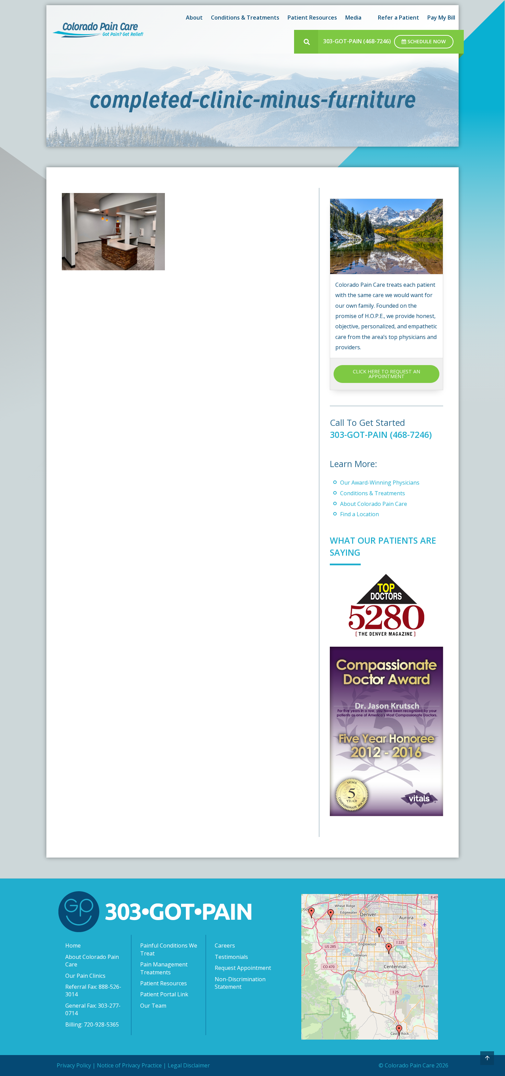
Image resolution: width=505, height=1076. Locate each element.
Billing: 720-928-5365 (92, 1024)
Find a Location (359, 514)
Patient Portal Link (164, 994)
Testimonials (231, 957)
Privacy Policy (74, 1065)
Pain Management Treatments (164, 968)
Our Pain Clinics (85, 975)
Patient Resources (163, 983)
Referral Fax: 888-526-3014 (93, 990)
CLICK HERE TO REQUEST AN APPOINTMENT (386, 374)
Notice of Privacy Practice (129, 1065)
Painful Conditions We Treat (168, 949)
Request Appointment (243, 968)
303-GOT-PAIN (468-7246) (357, 41)
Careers (225, 945)
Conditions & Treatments (372, 493)
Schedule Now (426, 41)
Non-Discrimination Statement (240, 982)
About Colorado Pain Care (373, 504)
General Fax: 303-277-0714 (93, 1009)
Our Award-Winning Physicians (379, 482)
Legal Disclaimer (189, 1065)
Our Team (153, 1005)
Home (73, 945)
